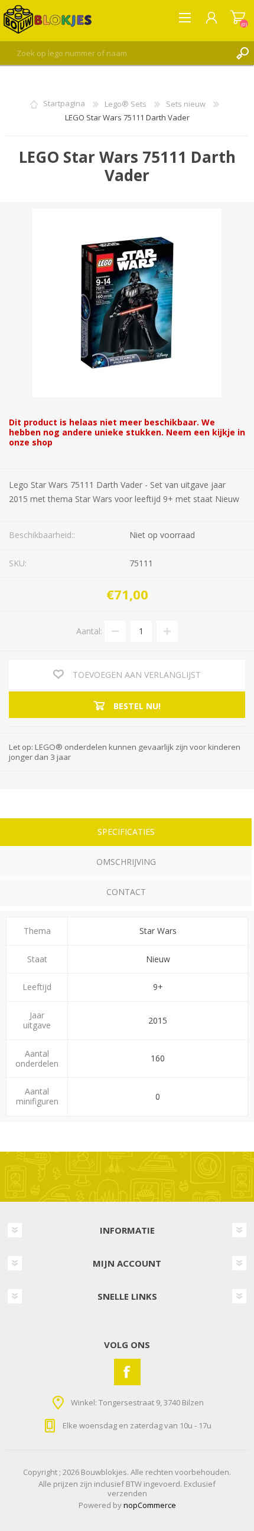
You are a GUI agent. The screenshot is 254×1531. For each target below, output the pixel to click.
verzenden (127, 1493)
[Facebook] (127, 1372)
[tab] (126, 833)
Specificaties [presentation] (126, 831)
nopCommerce (149, 1505)
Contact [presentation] (126, 891)
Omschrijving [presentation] (126, 861)
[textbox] (115, 53)
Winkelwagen (237, 18)
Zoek (242, 53)
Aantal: (89, 630)
